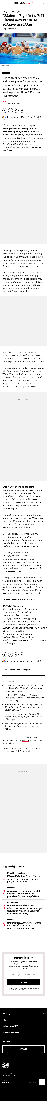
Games (13, 748)
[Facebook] (4, 110)
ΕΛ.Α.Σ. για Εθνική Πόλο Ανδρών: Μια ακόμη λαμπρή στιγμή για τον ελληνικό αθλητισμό (23, 717)
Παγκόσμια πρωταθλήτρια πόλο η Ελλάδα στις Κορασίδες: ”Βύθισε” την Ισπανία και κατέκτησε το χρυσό (24, 688)
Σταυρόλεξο (35, 748)
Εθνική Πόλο (17, 12)
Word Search (25, 751)
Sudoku (5, 751)
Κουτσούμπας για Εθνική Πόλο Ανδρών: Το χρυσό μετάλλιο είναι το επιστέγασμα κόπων (23, 726)
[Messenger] (16, 110)
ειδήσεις (25, 740)
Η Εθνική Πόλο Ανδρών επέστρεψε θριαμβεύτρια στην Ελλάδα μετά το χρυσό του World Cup (24, 698)
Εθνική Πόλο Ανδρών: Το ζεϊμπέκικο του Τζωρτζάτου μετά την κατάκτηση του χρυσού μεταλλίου (24, 707)
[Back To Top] (42, 1082)
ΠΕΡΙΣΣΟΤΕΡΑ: (8, 681)
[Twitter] (10, 110)
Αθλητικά (6, 12)
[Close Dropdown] (44, 1013)
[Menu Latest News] (43, 3)
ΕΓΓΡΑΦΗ (24, 1049)
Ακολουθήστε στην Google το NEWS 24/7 (19, 738)
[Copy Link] (22, 110)
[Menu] (4, 3)
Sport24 (24, 251)
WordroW (13, 751)
